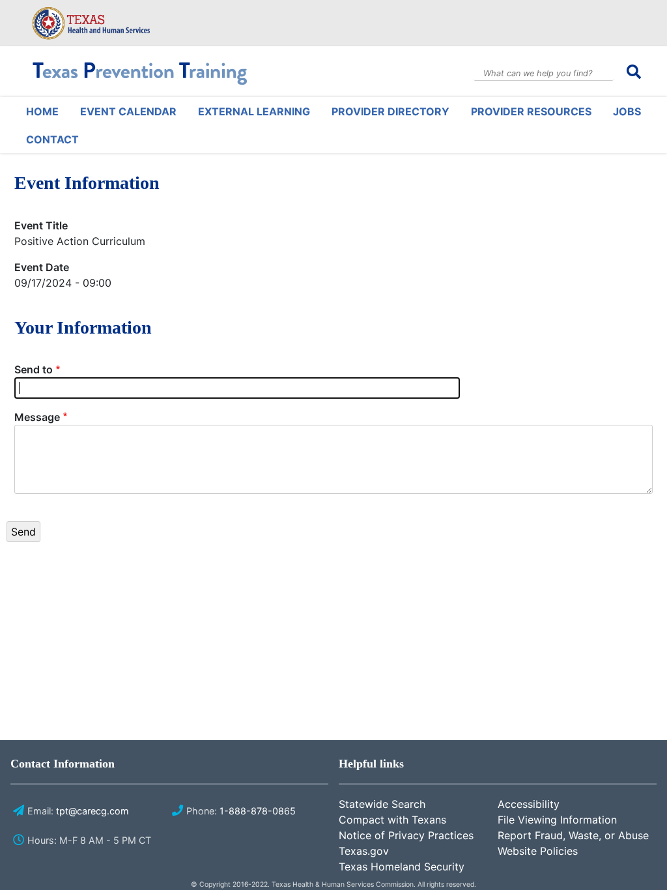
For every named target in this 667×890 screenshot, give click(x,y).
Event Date (41, 267)
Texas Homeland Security (401, 866)
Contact (52, 139)
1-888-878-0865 (258, 810)
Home (42, 111)
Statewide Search (382, 804)
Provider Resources (531, 111)
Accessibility (529, 804)
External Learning (254, 111)
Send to (33, 369)
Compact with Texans (392, 819)
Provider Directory (390, 111)
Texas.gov (364, 850)
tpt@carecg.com (92, 810)
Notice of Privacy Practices (406, 835)
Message (37, 416)
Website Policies (538, 850)
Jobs (627, 111)
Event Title (41, 225)
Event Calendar (128, 111)
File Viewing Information (557, 819)
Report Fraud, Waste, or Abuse (573, 835)
